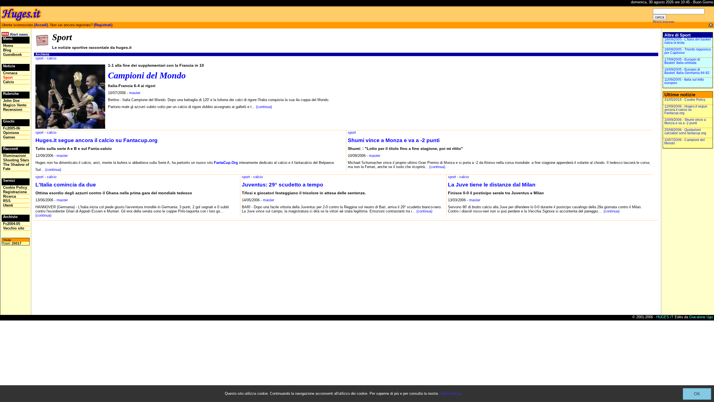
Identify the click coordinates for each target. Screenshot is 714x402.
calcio (51, 58)
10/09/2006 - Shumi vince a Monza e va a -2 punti (685, 121)
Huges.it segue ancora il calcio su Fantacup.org (96, 140)
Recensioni (12, 109)
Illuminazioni (14, 156)
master (134, 93)
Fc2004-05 (11, 224)
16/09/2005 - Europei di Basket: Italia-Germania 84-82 (687, 71)
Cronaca (10, 73)
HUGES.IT (665, 317)
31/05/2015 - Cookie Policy (684, 99)
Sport (8, 77)
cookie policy (449, 393)
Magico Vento (14, 105)
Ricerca (9, 196)
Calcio (8, 82)
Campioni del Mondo (147, 75)
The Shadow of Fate (16, 166)
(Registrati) (103, 25)
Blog (7, 50)
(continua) (264, 107)
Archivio (42, 54)
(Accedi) (41, 25)
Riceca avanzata (663, 21)
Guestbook (12, 54)
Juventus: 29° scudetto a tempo (282, 185)
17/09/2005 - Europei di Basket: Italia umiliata (682, 61)
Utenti (8, 205)
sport (39, 58)
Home (8, 46)
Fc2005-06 (11, 128)
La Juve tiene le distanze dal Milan (492, 185)
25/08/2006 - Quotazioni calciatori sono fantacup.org (685, 131)
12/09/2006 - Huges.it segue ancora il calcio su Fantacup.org (685, 110)
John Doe (11, 101)
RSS (7, 201)
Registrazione (15, 192)
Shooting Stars (16, 160)
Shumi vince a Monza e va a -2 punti (394, 140)
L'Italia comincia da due (65, 185)
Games (9, 137)
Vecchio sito (13, 228)
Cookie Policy (15, 187)
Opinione (11, 133)
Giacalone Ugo (701, 317)
